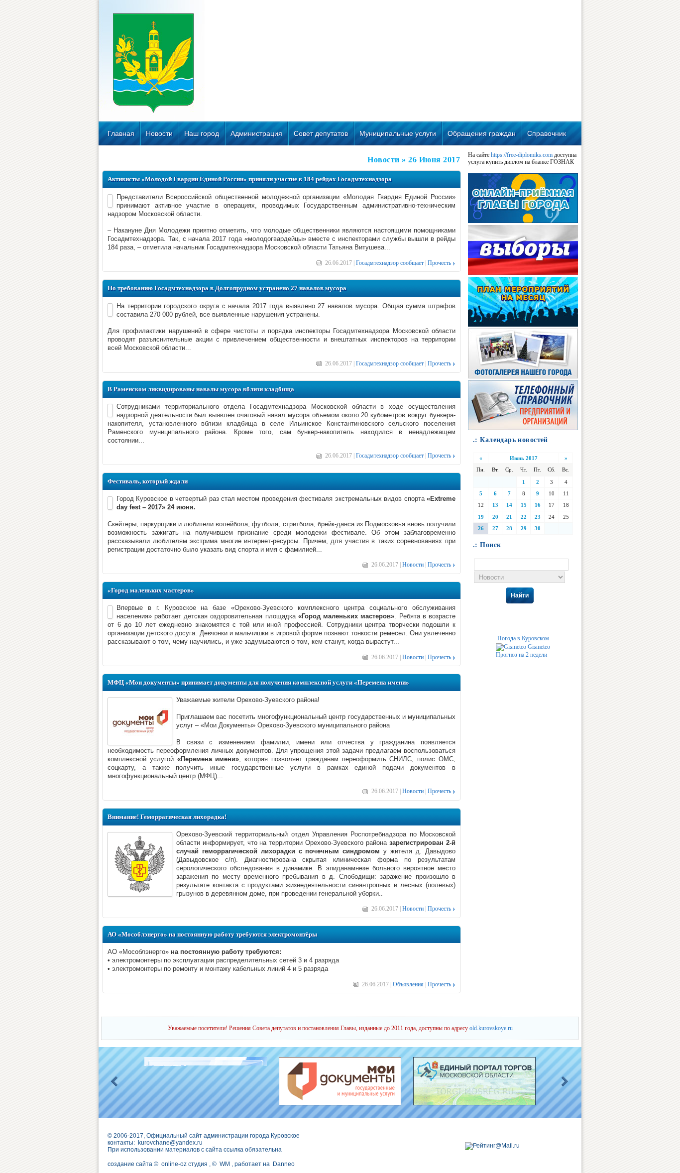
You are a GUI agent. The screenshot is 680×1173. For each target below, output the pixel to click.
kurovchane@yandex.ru (170, 1142)
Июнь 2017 (524, 458)
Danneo (284, 1164)
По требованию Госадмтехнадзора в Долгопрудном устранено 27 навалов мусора (227, 288)
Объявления (408, 984)
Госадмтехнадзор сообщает (390, 262)
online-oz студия (184, 1164)
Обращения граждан (482, 133)
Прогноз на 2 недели (521, 654)
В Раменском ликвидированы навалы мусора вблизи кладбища (201, 389)
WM (225, 1164)
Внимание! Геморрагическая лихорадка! (167, 817)
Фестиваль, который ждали (148, 481)
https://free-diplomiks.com (522, 154)
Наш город (201, 133)
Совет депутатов (321, 133)
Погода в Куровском (523, 638)
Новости (159, 133)
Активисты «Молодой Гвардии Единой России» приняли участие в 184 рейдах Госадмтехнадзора (250, 179)
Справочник (546, 133)
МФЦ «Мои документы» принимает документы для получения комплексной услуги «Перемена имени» (258, 682)
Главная (121, 133)
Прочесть (439, 262)
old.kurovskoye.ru (491, 1028)
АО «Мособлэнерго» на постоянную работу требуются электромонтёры (212, 934)
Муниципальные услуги (397, 133)
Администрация (256, 133)
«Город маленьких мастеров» (151, 590)
